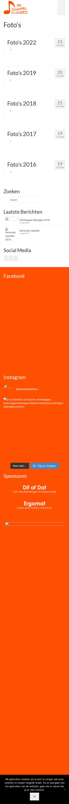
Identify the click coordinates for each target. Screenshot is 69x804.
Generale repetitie (29, 230)
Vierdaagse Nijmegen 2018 (34, 220)
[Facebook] (6, 258)
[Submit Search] (6, 200)
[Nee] (64, 789)
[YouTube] (16, 258)
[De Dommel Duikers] (15, 7)
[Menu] (61, 7)
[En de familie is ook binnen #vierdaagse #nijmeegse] (34, 429)
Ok (34, 796)
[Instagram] (11, 258)
